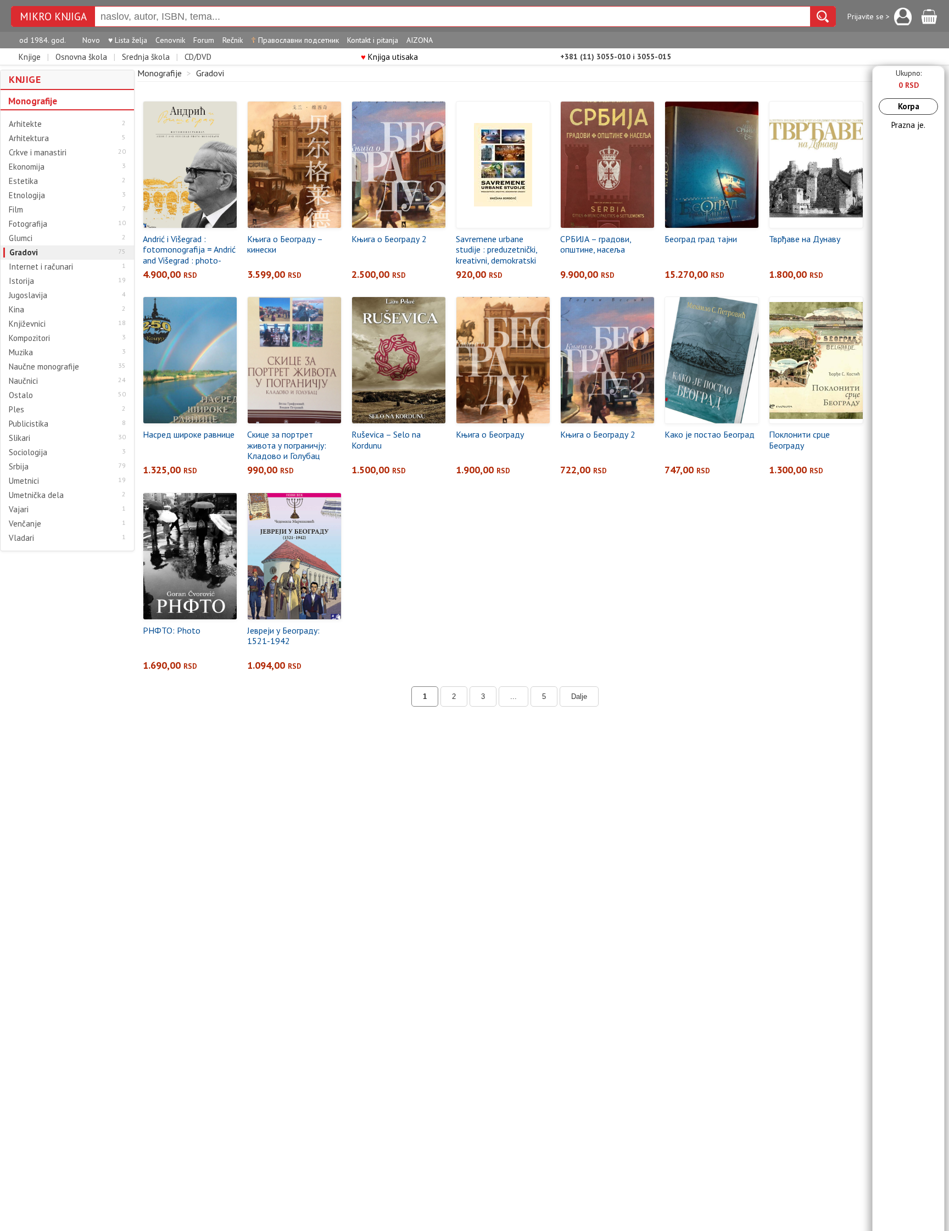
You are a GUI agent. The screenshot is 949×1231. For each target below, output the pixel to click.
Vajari (19, 509)
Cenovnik (170, 40)
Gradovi (23, 253)
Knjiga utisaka (389, 57)
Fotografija (28, 224)
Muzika (21, 352)
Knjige (30, 57)
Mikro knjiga (53, 16)
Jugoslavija (28, 295)
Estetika (23, 181)
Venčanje (25, 524)
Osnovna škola (81, 57)
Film (16, 210)
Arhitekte (25, 124)
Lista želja (127, 40)
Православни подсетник (295, 40)
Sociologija (28, 452)
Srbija (19, 467)
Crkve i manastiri (37, 153)
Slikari (19, 438)
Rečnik (232, 40)
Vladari (21, 538)
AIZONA (419, 40)
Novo (91, 40)
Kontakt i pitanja (372, 40)
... (513, 696)
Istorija (21, 281)
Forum (203, 40)
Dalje (579, 696)
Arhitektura (29, 138)
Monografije (32, 101)
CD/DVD (198, 57)
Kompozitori (29, 338)
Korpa (908, 106)
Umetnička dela (36, 495)
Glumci (20, 238)
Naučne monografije (44, 367)
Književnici (27, 324)
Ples (16, 410)
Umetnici (24, 481)
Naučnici (23, 381)
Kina (16, 310)
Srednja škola (146, 57)
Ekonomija (26, 167)
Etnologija (27, 195)
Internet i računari (41, 267)
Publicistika (28, 424)
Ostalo (21, 395)
